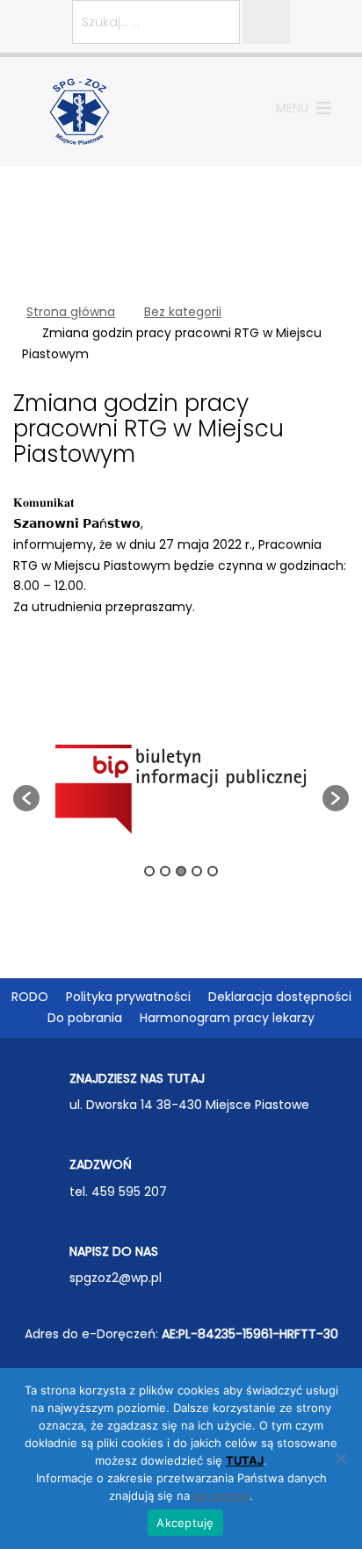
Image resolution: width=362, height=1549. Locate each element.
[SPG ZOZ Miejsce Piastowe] (80, 110)
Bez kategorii (182, 312)
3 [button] (181, 871)
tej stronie (221, 1495)
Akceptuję (185, 1523)
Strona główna (70, 312)
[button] (292, 108)
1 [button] (149, 871)
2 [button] (165, 871)
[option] (181, 789)
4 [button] (197, 871)
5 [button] (212, 871)
